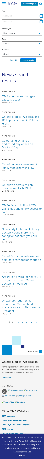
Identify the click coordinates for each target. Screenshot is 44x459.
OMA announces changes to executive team (20, 97)
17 (32, 322)
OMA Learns (7, 429)
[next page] (36, 322)
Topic (4, 39)
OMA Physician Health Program (16, 425)
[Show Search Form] (40, 3)
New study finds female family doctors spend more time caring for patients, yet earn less (21, 234)
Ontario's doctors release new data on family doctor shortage (21, 258)
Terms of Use (8, 440)
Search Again (28, 60)
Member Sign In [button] (29, 3)
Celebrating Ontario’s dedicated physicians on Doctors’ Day (17, 143)
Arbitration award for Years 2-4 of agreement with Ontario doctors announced (21, 280)
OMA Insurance (8, 416)
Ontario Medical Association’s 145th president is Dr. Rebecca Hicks (21, 120)
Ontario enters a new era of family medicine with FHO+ (19, 166)
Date (4, 11)
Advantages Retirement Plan (14, 420)
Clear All (13, 60)
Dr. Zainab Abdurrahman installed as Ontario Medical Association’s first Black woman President (21, 305)
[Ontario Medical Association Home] (12, 3)
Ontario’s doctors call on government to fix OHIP (17, 186)
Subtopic (5, 49)
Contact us (6, 377)
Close (22, 455)
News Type (6, 28)
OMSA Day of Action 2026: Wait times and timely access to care (22, 208)
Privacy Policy (24, 440)
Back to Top (33, 351)
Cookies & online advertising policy (20, 444)
